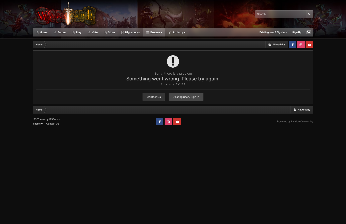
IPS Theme (39, 119)
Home (43, 32)
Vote (94, 32)
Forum (61, 32)
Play (78, 32)
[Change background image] (308, 32)
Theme (37, 123)
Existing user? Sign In (273, 32)
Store (111, 32)
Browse (155, 32)
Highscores (132, 32)
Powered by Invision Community (295, 121)
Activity (177, 32)
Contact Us (154, 96)
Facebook (292, 44)
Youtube (309, 44)
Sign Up (297, 32)
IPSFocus (54, 119)
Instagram (301, 44)
